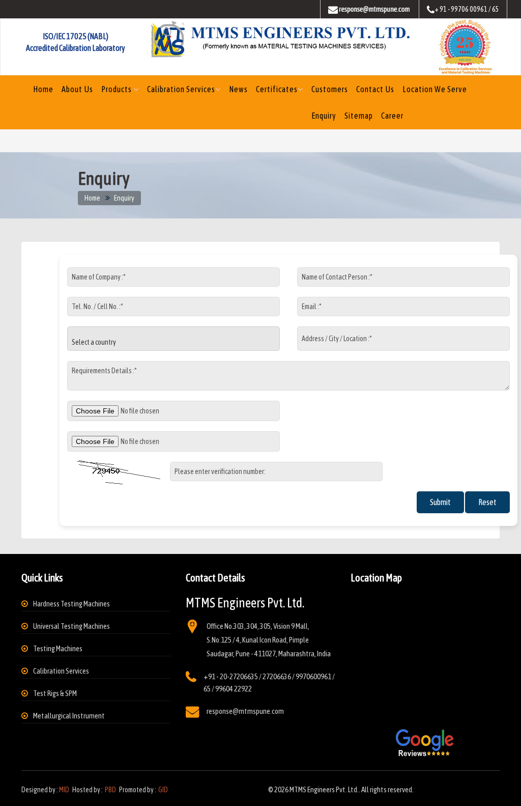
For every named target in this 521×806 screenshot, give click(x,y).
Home (43, 89)
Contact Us (375, 89)
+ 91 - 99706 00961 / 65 (467, 9)
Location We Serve (434, 89)
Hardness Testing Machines (71, 603)
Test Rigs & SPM (55, 693)
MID (64, 790)
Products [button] (117, 89)
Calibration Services (181, 89)
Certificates (277, 89)
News (238, 89)
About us (77, 89)
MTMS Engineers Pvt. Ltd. (324, 789)
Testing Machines (57, 648)
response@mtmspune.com (245, 711)
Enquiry (323, 115)
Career (392, 115)
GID (162, 790)
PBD (110, 790)
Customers (329, 89)
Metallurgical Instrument (69, 715)
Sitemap (358, 115)
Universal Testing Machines (71, 626)
